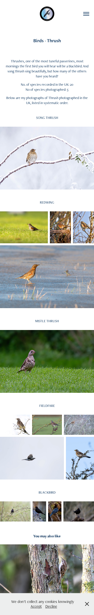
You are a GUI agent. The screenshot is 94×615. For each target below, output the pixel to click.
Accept (36, 606)
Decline (51, 606)
